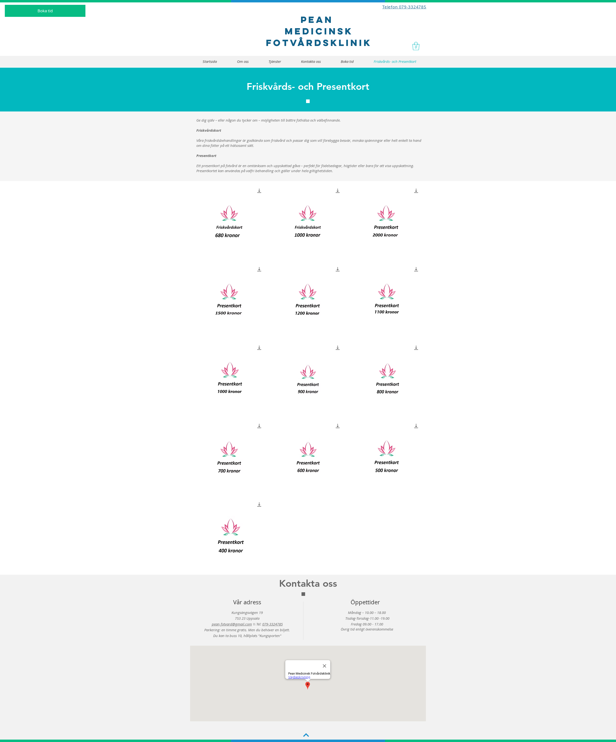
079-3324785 (272, 624)
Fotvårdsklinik (319, 42)
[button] (415, 46)
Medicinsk (319, 31)
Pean (319, 19)
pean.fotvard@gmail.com (232, 624)
